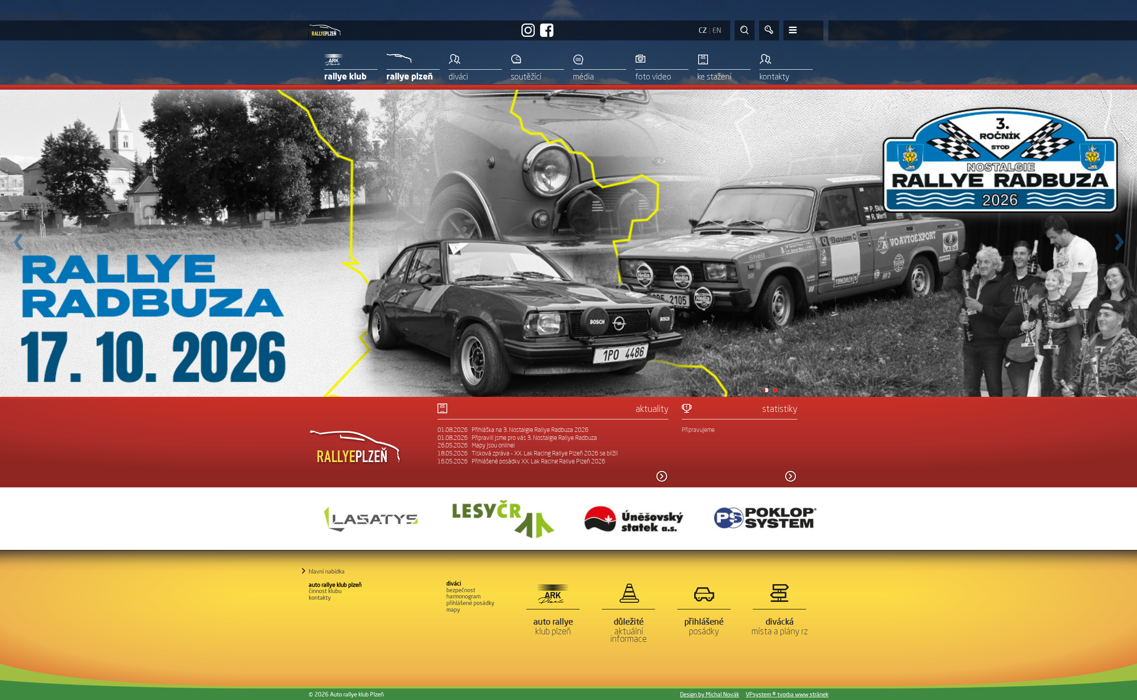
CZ (703, 30)
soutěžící (526, 76)
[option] (372, 519)
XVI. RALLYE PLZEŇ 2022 (39, 15)
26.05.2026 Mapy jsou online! (476, 445)
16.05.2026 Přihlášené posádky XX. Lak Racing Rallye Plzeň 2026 (521, 461)
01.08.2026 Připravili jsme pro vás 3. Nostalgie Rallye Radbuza (517, 438)
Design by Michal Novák (709, 694)
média (583, 76)
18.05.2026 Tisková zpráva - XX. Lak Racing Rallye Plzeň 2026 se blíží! (527, 453)
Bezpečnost (460, 589)
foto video (653, 76)
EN (716, 30)
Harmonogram (463, 596)
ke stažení (714, 76)
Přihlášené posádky (470, 602)
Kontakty (320, 597)
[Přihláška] (769, 30)
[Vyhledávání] (745, 30)
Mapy (453, 609)
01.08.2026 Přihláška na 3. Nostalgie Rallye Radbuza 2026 (512, 430)
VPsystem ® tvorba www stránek (787, 694)
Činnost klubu (325, 590)
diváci (458, 76)
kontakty (774, 76)
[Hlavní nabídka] (803, 30)
